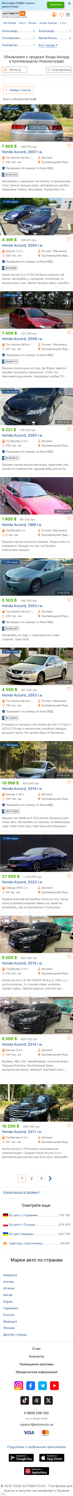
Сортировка (61, 70)
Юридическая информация (36, 1372)
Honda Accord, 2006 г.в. (22, 339)
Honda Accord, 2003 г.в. (22, 606)
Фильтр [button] (15, 70)
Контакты (36, 1356)
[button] (69, 14)
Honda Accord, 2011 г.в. (22, 1132)
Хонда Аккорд (48, 22)
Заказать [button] (56, 4)
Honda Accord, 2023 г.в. (22, 882)
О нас (36, 1348)
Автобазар (9, 22)
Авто (22, 22)
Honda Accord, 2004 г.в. (22, 245)
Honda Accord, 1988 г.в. (22, 525)
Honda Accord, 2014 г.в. (22, 789)
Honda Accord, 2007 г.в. (22, 152)
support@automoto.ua (36, 1424)
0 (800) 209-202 (36, 1413)
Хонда (32, 22)
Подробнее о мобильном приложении (36, 1447)
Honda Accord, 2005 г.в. (22, 435)
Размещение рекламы (37, 1364)
